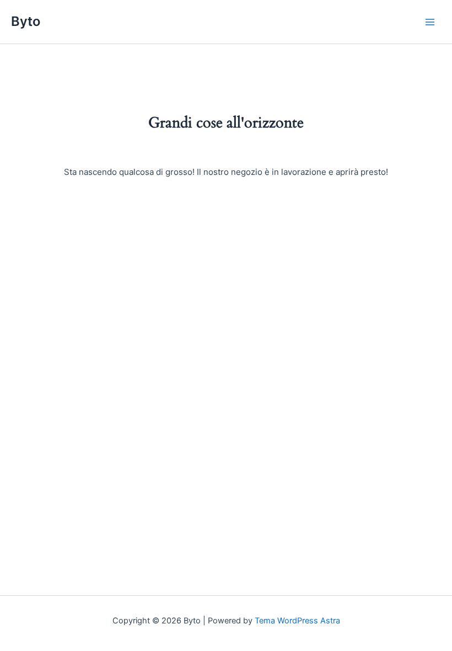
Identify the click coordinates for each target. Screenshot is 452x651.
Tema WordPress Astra (297, 621)
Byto (25, 21)
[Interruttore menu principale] (430, 21)
